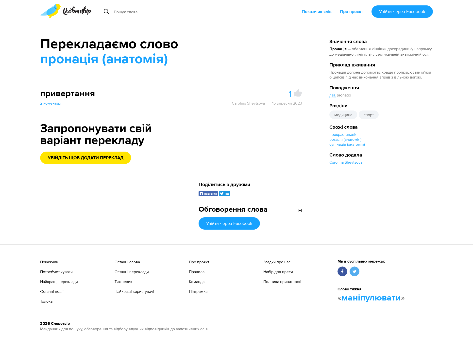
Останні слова (127, 262)
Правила (196, 271)
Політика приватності (282, 281)
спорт (369, 114)
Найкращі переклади (59, 281)
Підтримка (198, 291)
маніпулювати (371, 298)
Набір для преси (278, 271)
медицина (343, 114)
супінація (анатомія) (347, 144)
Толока (46, 301)
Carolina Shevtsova (345, 162)
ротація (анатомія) (345, 139)
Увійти (402, 11)
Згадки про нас (276, 262)
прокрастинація (343, 134)
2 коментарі (50, 103)
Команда (196, 281)
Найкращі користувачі (134, 291)
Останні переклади (132, 271)
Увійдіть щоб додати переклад (85, 158)
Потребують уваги (56, 271)
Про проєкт (351, 11)
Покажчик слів (317, 11)
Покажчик (49, 262)
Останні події (52, 291)
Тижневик (123, 281)
